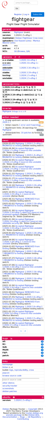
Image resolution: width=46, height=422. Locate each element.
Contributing (23, 419)
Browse (21, 51)
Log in (26, 14)
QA (27, 51)
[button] (3, 120)
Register (18, 14)
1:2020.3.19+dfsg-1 (28, 72)
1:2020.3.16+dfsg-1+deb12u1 (21, 69)
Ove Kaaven (20, 41)
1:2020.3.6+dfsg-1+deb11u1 (20, 64)
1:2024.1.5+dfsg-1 (28, 75)
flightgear (18, 32)
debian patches (9, 391)
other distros (8, 383)
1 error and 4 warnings (30, 125)
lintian (5, 367)
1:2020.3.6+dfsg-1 (28, 60)
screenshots (8, 388)
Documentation (10, 417)
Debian (6, 409)
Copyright (32, 409)
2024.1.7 (6, 122)
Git (15, 51)
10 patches (26, 133)
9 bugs (15, 111)
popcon (5, 373)
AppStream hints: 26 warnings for (22, 129)
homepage (7, 364)
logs (11, 370)
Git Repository (34, 417)
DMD (40, 38)
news (5, 140)
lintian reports (24, 125)
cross (31, 370)
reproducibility (21, 370)
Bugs (22, 417)
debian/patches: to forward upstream (22, 134)
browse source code (11, 376)
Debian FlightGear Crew (26, 38)
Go (17, 8)
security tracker (9, 386)
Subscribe (37, 14)
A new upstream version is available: (22, 121)
